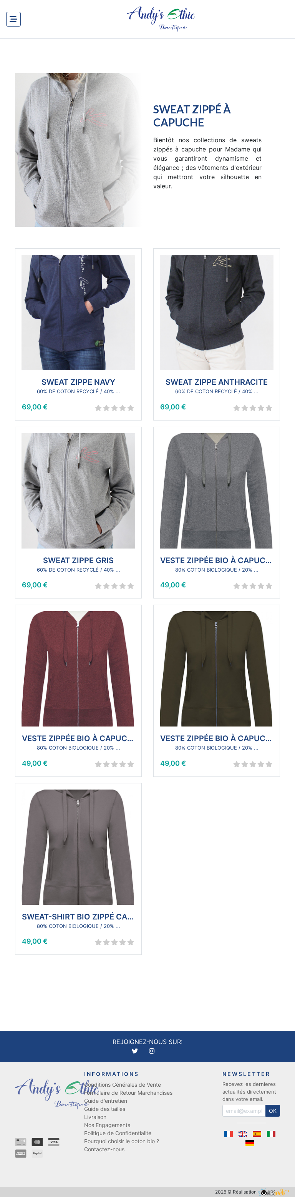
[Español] (259, 1134)
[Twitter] (136, 1051)
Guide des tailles (104, 1109)
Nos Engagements (107, 1125)
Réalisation (245, 1192)
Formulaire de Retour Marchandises (128, 1092)
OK (273, 1110)
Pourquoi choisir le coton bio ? (121, 1141)
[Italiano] (273, 1134)
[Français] (231, 1134)
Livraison (95, 1117)
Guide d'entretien (105, 1100)
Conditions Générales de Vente (122, 1084)
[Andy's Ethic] (161, 19)
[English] (245, 1134)
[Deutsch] (251, 1143)
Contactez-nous (104, 1149)
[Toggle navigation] (13, 19)
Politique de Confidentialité (117, 1133)
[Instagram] (151, 1051)
